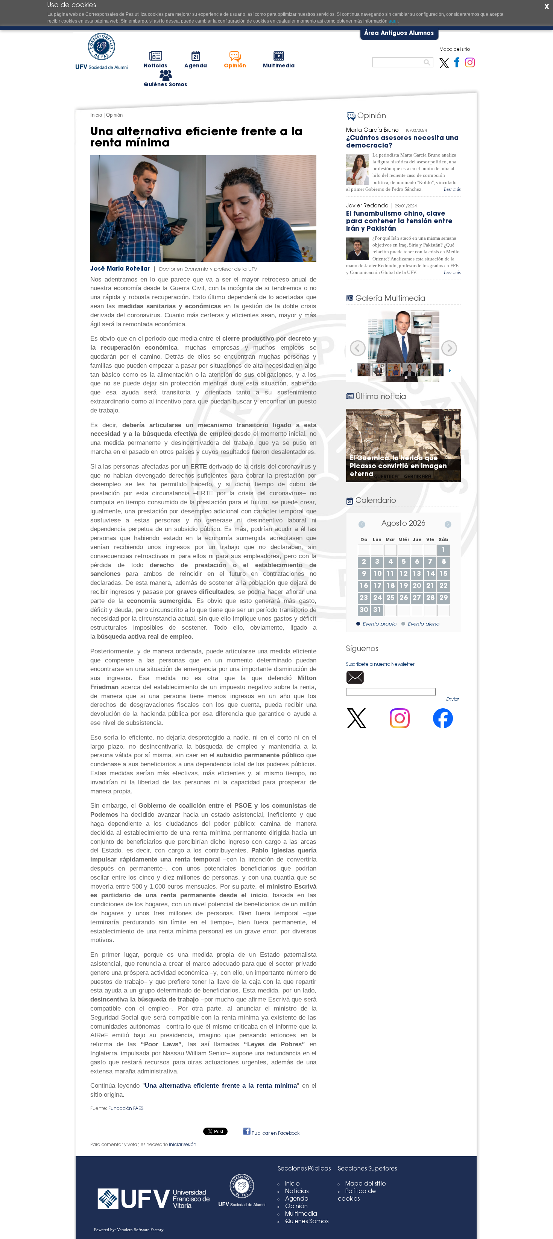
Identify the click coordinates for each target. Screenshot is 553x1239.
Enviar (452, 699)
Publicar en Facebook (275, 1133)
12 (404, 574)
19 (404, 586)
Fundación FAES (125, 1109)
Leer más (452, 189)
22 (443, 586)
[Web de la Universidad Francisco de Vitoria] (154, 1192)
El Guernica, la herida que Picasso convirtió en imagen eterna (398, 466)
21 (430, 586)
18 (390, 586)
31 (377, 610)
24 (377, 598)
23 (364, 598)
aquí (393, 21)
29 (443, 598)
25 (390, 598)
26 (404, 598)
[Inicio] (241, 1213)
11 (390, 574)
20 (417, 586)
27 (417, 598)
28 (430, 598)
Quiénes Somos (306, 1222)
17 (377, 586)
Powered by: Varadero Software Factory (129, 1229)
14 (430, 574)
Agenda (296, 1199)
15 (443, 574)
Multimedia (301, 1214)
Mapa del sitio (365, 1184)
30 (364, 610)
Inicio (96, 115)
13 (417, 574)
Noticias (296, 1192)
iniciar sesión (182, 1145)
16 (364, 586)
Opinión (114, 115)
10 (377, 574)
